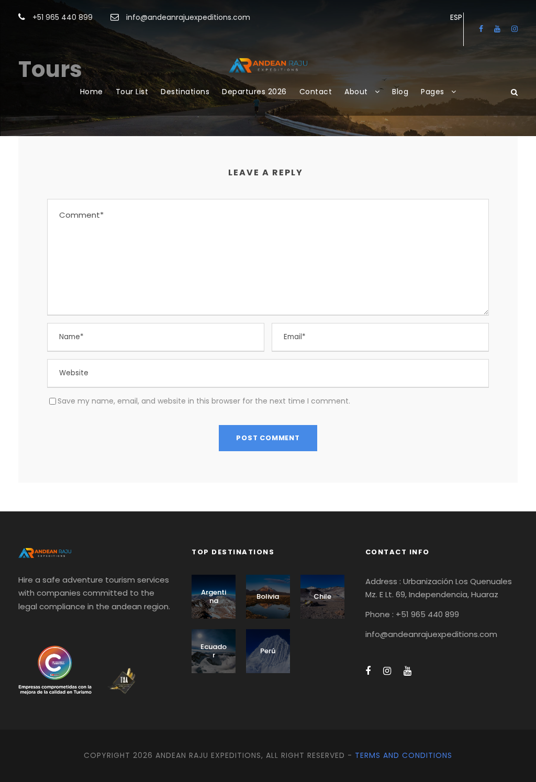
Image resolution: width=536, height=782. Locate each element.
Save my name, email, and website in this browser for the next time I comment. (204, 401)
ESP (456, 17)
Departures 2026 (254, 91)
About (356, 91)
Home (91, 91)
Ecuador (213, 651)
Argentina (213, 596)
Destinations (185, 91)
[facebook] (481, 29)
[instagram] (514, 29)
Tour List (132, 91)
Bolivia (267, 596)
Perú (267, 651)
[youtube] (497, 29)
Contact (315, 91)
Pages (432, 91)
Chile (322, 596)
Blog (400, 91)
